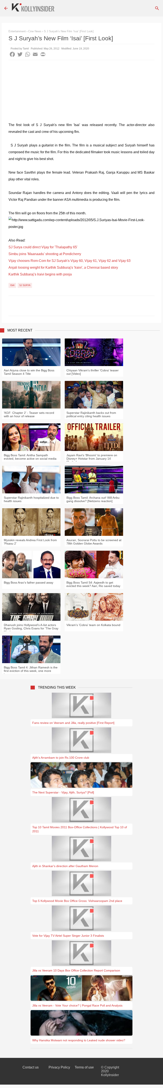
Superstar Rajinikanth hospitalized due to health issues (31, 499)
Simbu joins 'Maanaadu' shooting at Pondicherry (44, 254)
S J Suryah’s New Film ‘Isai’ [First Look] (69, 31)
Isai (12, 285)
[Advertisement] (81, 92)
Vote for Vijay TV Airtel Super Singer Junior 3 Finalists (68, 935)
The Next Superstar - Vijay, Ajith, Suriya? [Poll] (63, 792)
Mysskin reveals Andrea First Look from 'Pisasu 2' (30, 541)
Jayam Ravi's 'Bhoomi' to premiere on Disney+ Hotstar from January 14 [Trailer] (91, 458)
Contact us (30, 1067)
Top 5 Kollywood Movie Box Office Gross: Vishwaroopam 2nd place (77, 901)
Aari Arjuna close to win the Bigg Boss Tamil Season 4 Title (29, 372)
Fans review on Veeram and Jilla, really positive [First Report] (73, 722)
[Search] (157, 8)
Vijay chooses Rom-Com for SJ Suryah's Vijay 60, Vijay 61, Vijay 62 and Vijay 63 (69, 261)
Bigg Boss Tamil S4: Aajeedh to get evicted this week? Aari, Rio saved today (93, 584)
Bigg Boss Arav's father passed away (28, 582)
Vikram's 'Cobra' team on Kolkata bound (93, 625)
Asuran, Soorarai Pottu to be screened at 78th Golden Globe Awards (93, 541)
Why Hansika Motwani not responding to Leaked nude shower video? (78, 1040)
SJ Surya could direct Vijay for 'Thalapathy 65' (42, 247)
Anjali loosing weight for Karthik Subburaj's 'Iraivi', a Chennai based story (63, 267)
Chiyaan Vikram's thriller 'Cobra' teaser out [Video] (92, 372)
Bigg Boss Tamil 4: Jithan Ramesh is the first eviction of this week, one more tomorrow (31, 671)
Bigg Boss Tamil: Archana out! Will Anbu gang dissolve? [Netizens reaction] (92, 499)
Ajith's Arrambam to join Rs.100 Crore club (60, 757)
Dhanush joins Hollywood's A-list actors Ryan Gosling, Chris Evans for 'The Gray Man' (31, 628)
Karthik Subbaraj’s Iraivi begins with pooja (40, 274)
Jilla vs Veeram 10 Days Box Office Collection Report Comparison (76, 970)
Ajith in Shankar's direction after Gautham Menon (65, 866)
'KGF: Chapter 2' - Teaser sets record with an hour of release (29, 414)
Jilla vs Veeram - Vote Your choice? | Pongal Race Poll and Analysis (77, 1005)
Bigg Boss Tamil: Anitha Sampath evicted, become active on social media (30, 456)
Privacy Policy (59, 1067)
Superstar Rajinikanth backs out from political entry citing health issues (91, 414)
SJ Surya (24, 285)
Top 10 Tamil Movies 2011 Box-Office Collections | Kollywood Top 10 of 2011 (79, 829)
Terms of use (84, 1067)
